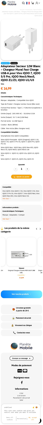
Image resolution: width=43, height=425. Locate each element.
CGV (21, 393)
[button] (21, 177)
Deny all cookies (9, 419)
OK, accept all (32, 419)
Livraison (21, 395)
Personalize (21, 419)
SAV (21, 400)
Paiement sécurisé (21, 398)
